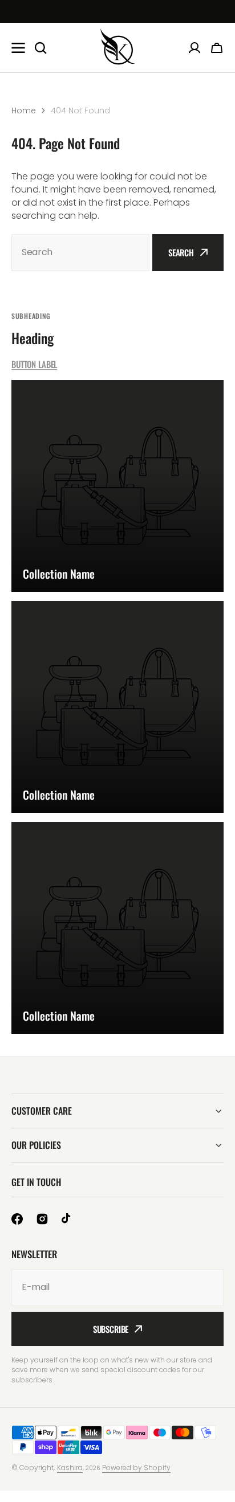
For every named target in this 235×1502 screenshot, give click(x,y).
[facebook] (17, 1218)
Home (23, 110)
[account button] (194, 48)
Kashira (70, 1467)
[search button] (40, 48)
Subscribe (111, 1329)
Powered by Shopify (136, 1467)
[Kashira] (117, 47)
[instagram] (42, 1218)
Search (181, 252)
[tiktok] (67, 1218)
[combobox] (80, 252)
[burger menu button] (18, 48)
